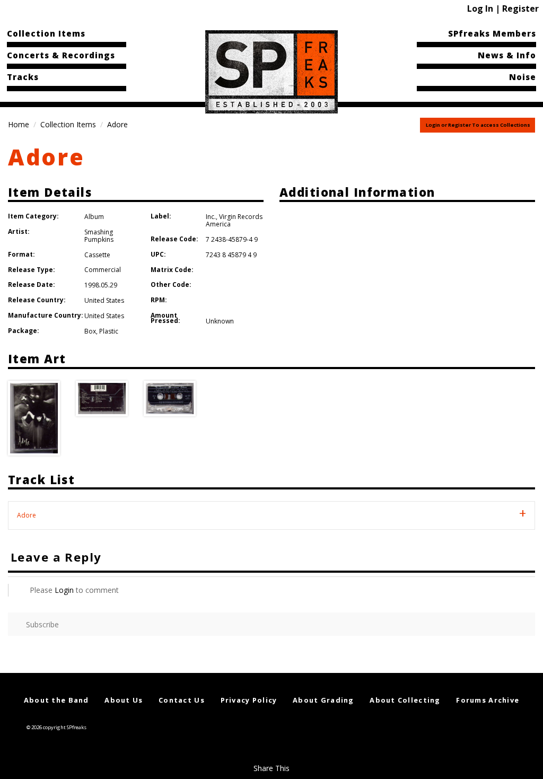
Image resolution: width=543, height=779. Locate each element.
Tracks (23, 77)
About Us (123, 700)
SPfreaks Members (492, 33)
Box (90, 331)
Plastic (108, 331)
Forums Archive (487, 700)
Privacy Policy (249, 700)
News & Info (507, 55)
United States (104, 300)
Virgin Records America (234, 220)
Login (64, 590)
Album (94, 216)
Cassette (97, 254)
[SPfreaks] (271, 71)
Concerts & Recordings (61, 55)
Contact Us (182, 700)
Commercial (102, 269)
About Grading (323, 700)
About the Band (56, 700)
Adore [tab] (26, 515)
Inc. (211, 216)
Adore (46, 157)
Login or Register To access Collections (478, 124)
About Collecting (405, 700)
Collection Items (46, 33)
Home (18, 124)
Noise (522, 77)
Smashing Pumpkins (98, 235)
